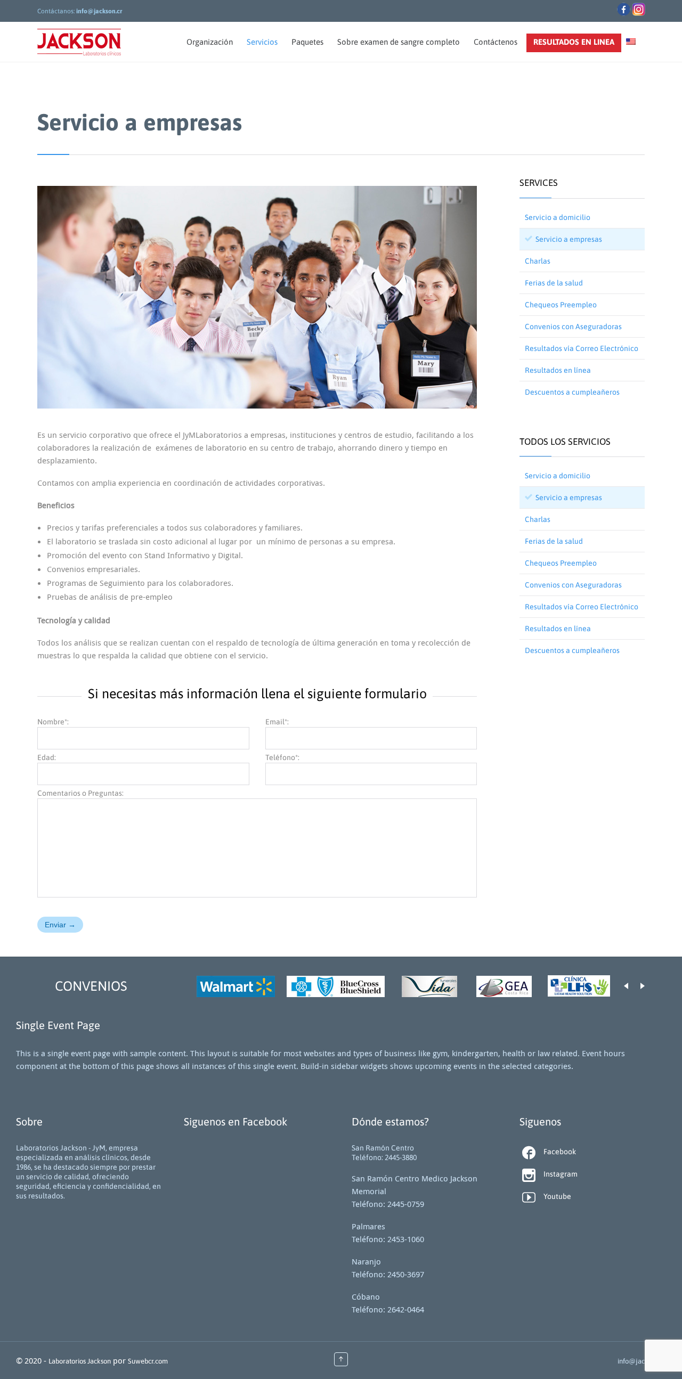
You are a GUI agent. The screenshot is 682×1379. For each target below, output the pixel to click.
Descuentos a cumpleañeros (572, 392)
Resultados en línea (558, 370)
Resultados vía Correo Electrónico (581, 348)
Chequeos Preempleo (561, 304)
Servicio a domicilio (557, 217)
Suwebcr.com (148, 1361)
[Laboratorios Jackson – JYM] (79, 42)
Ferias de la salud (554, 283)
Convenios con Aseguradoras (573, 326)
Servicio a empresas (568, 239)
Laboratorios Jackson (79, 1361)
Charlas (537, 261)
